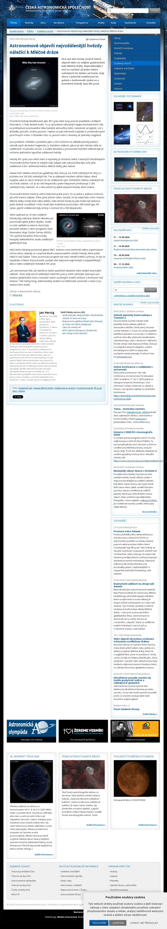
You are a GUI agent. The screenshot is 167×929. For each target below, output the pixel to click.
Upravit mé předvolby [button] (144, 922)
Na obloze (59, 22)
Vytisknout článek (97, 39)
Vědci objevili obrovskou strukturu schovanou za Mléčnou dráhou (134, 640)
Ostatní (118, 83)
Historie (118, 88)
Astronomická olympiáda (23, 880)
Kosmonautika (121, 43)
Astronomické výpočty (71, 876)
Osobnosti (119, 78)
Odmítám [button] (118, 922)
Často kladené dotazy (126, 709)
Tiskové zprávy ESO (21, 885)
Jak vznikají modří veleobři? (74, 333)
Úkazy (117, 38)
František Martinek (138, 580)
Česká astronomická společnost (30, 904)
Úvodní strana (17, 31)
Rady (113, 22)
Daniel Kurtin (136, 635)
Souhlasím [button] (99, 922)
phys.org (17, 294)
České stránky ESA (20, 889)
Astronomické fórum (71, 894)
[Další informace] (31, 781)
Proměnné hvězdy (84, 388)
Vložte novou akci (151, 228)
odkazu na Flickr (149, 500)
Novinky (29, 22)
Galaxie (21, 391)
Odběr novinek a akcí (127, 282)
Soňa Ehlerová (136, 363)
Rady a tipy (66, 880)
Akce (43, 22)
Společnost (130, 22)
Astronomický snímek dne (130, 151)
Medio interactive (67, 916)
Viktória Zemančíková (140, 674)
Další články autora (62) (73, 312)
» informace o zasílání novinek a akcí (132, 295)
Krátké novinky (123, 304)
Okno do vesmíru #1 (71, 327)
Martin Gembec (137, 311)
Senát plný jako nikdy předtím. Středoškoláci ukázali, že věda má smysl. (82, 317)
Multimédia (120, 73)
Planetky (114, 880)
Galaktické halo (25, 388)
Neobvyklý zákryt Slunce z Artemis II (135, 470)
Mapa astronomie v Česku (74, 889)
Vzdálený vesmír (45, 31)
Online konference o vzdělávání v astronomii (133, 368)
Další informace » (44, 854)
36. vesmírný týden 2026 (24, 756)
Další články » (150, 714)
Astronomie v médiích (71, 885)
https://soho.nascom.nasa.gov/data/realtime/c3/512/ (140, 460)
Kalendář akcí (122, 230)
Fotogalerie (82, 22)
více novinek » (149, 511)
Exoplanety (120, 58)
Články (13, 22)
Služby (101, 22)
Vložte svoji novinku (150, 302)
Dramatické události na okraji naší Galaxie (134, 585)
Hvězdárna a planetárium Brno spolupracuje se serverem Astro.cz (80, 904)
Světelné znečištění (124, 68)
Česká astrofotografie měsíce (133, 188)
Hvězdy (118, 53)
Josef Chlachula (137, 405)
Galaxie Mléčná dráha (43, 388)
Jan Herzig (30, 39)
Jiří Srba (133, 527)
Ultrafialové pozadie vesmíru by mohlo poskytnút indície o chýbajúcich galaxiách (132, 680)
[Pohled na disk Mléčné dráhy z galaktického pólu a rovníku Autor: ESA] (81, 236)
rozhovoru (140, 418)
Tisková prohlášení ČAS (23, 871)
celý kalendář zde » (147, 273)
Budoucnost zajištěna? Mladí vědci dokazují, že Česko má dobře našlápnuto (82, 323)
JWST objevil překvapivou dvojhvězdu (79, 330)
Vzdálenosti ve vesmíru (65, 388)
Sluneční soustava (123, 48)
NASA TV (15, 894)
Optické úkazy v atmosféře (123, 885)
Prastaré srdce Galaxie (127, 531)
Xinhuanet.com (124, 356)
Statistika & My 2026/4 (138, 412)
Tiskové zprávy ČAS (21, 876)
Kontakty (151, 22)
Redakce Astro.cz (121, 705)
